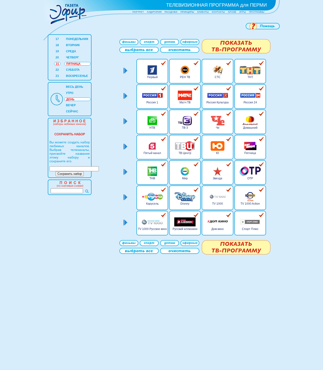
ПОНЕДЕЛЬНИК (77, 39)
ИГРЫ (242, 12)
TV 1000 (217, 203)
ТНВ (152, 178)
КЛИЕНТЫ (203, 12)
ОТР (250, 178)
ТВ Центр (185, 153)
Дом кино (217, 229)
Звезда (217, 178)
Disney (184, 203)
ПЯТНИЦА (73, 64)
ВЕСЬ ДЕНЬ (74, 86)
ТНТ (250, 77)
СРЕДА (71, 51)
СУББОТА (73, 69)
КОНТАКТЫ (218, 12)
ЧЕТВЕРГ (72, 57)
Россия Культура (217, 102)
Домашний (250, 127)
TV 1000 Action (250, 203)
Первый (152, 77)
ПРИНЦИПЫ (187, 12)
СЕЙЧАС (72, 111)
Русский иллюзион (185, 229)
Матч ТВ (185, 102)
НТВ (152, 127)
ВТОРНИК (73, 45)
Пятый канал (152, 153)
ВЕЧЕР (71, 105)
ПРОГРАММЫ (256, 12)
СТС (218, 77)
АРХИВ (232, 12)
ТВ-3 (185, 127)
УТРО (69, 93)
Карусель (152, 203)
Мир (185, 178)
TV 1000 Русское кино (152, 229)
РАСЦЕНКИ (171, 12)
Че (217, 127)
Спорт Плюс (250, 229)
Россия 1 (152, 102)
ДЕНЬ (70, 99)
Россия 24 (250, 102)
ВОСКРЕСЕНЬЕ (77, 76)
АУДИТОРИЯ (154, 12)
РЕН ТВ (185, 77)
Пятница (250, 153)
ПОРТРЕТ (138, 12)
